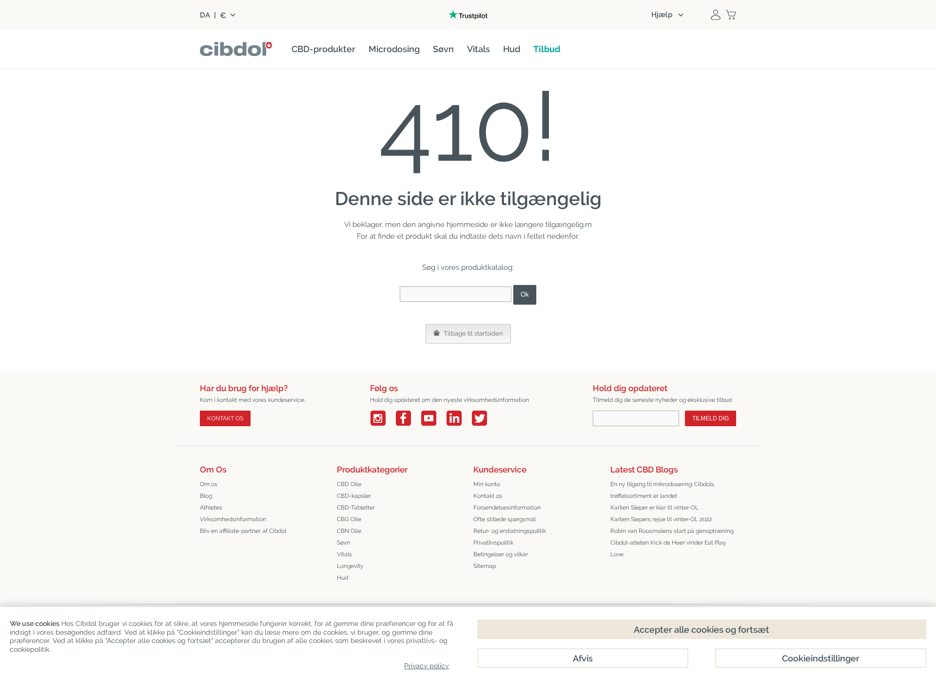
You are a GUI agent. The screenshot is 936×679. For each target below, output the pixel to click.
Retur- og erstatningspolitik (509, 531)
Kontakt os (225, 418)
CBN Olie (349, 531)
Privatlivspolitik (493, 542)
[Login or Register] (715, 14)
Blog (206, 495)
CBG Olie (349, 519)
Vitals (344, 554)
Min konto (486, 484)
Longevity (350, 566)
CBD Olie (349, 484)
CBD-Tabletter (356, 507)
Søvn (343, 542)
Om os (208, 484)
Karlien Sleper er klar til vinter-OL (654, 507)
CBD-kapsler (354, 495)
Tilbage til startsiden (472, 333)
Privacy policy (426, 666)
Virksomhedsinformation (233, 519)
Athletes (211, 507)
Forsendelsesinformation (507, 507)
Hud (342, 577)
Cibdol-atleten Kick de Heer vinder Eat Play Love (668, 548)
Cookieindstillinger (820, 658)
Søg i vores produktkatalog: (468, 267)
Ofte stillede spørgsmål (504, 519)
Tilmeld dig (710, 418)
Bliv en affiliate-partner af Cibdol (243, 531)
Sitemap (484, 566)
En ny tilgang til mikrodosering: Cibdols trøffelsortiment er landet (662, 490)
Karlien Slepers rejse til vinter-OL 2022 (661, 519)
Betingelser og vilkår (500, 554)
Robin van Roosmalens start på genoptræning (672, 531)
